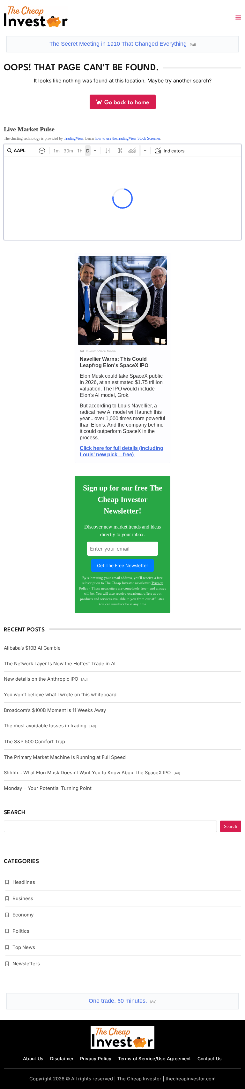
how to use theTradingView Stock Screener (127, 138)
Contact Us (209, 1058)
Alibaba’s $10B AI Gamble (32, 648)
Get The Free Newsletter (122, 565)
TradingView (73, 138)
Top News (23, 947)
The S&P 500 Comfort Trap (34, 741)
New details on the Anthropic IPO (46, 679)
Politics (20, 931)
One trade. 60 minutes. (122, 1001)
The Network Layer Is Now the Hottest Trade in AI (59, 663)
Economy (22, 915)
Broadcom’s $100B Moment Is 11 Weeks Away (55, 710)
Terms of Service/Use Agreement (154, 1058)
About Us (33, 1058)
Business (22, 898)
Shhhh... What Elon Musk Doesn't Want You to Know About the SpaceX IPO (92, 773)
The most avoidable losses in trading (50, 726)
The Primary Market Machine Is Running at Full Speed (65, 757)
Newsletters (26, 964)
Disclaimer (62, 1058)
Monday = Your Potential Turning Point (48, 788)
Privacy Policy (96, 1058)
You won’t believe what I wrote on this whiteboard (60, 694)
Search (15, 812)
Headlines (23, 882)
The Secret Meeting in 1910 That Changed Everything (122, 44)
